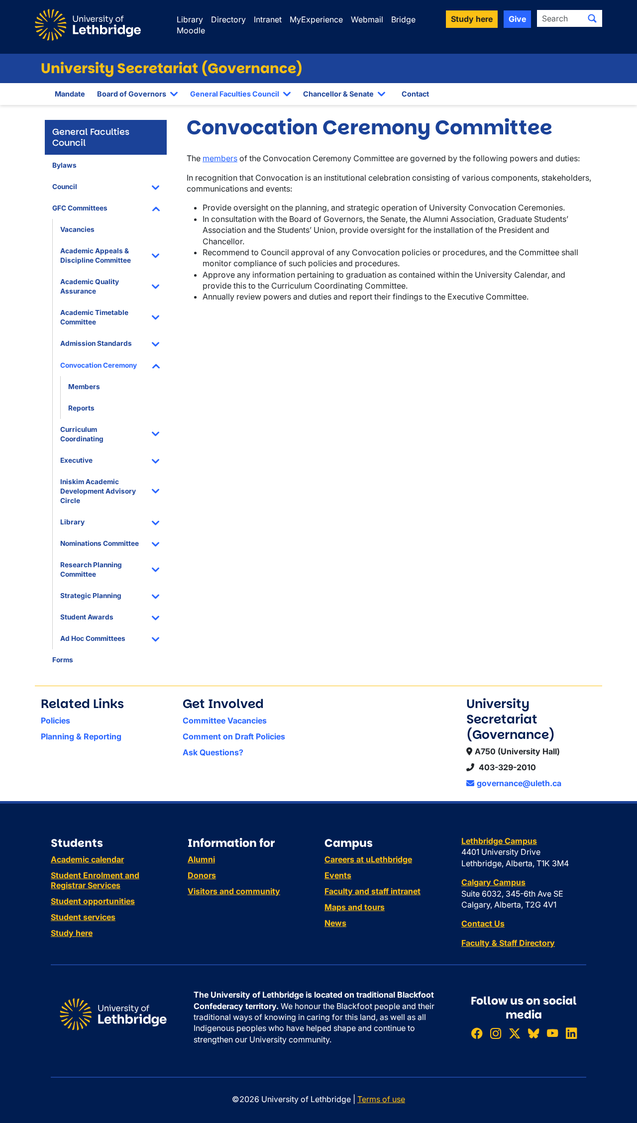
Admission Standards (96, 343)
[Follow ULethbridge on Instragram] (496, 1033)
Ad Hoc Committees (92, 638)
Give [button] (517, 19)
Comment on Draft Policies (234, 736)
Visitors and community (234, 891)
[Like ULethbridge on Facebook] (477, 1033)
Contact (415, 94)
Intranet (268, 19)
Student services (83, 917)
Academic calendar (87, 859)
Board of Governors (131, 94)
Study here (72, 933)
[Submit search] (592, 18)
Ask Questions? (213, 752)
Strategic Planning (90, 596)
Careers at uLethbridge (368, 859)
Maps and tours (354, 907)
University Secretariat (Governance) (172, 68)
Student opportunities (93, 901)
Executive (76, 460)
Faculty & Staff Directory (508, 943)
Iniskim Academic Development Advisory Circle (98, 491)
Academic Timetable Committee (94, 317)
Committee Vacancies (225, 720)
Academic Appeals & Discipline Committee (95, 255)
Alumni (201, 859)
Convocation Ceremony (98, 365)
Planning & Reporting (81, 736)
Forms (62, 660)
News (335, 923)
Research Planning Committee (91, 569)
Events (337, 875)
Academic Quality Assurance (89, 286)
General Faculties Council (234, 94)
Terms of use (381, 1099)
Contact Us (483, 923)
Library (190, 19)
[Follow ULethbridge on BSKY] (533, 1033)
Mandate (70, 94)
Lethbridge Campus (499, 841)
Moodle (191, 30)
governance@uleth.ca (519, 783)
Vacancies (77, 229)
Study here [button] (472, 19)
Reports (81, 408)
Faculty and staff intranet (372, 891)
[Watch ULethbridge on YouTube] (552, 1033)
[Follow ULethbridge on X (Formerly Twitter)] (515, 1033)
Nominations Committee (99, 543)
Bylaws (64, 165)
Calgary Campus (493, 882)
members (220, 158)
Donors (202, 875)
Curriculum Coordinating (82, 434)
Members (84, 387)
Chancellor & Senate (338, 94)
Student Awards (86, 617)
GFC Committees (79, 208)
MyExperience (316, 19)
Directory (228, 19)
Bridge (403, 19)
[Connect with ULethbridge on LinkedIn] (571, 1033)
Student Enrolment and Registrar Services (95, 880)
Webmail (367, 19)
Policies (55, 720)
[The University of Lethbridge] (113, 1014)
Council (64, 187)
